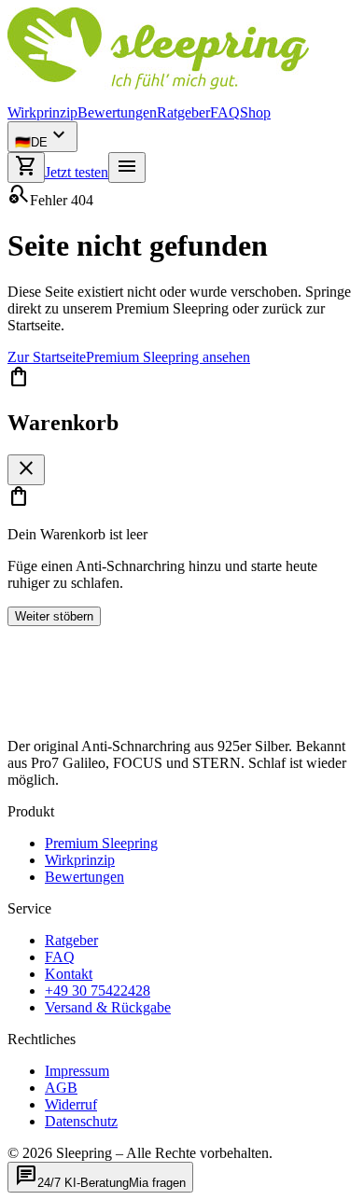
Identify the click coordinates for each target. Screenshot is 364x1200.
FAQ (225, 112)
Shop (255, 112)
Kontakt (68, 974)
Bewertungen (117, 112)
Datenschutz (81, 1121)
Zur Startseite (46, 357)
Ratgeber (183, 112)
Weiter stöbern (54, 616)
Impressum (77, 1071)
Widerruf (71, 1104)
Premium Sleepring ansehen (168, 357)
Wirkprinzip (42, 112)
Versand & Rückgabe (108, 1007)
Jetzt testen (76, 172)
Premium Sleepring (101, 843)
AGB (61, 1087)
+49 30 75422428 (97, 990)
